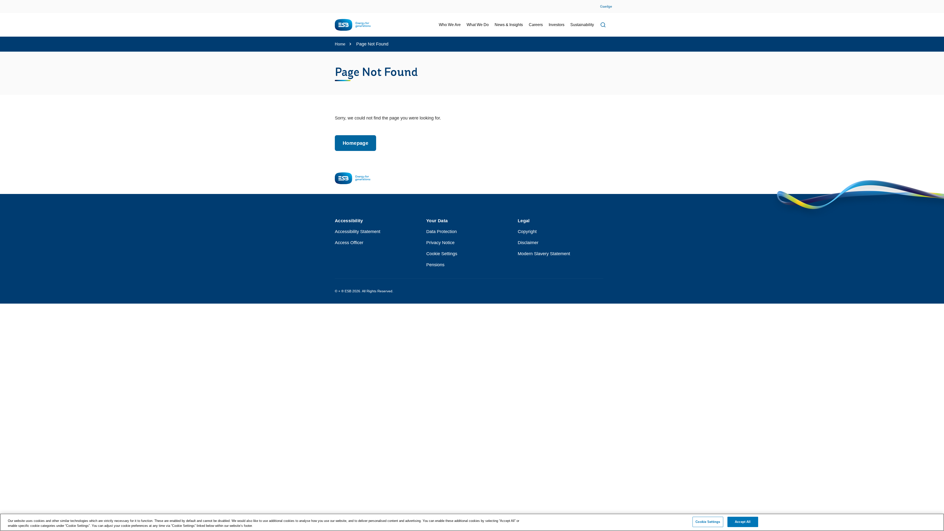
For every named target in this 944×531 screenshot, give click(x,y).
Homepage (355, 143)
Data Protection (441, 231)
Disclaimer (528, 242)
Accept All (743, 522)
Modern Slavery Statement (544, 253)
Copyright (527, 231)
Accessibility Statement (357, 231)
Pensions (435, 264)
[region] (472, 522)
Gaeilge (606, 6)
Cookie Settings (441, 253)
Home (340, 44)
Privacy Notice (440, 242)
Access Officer (349, 242)
